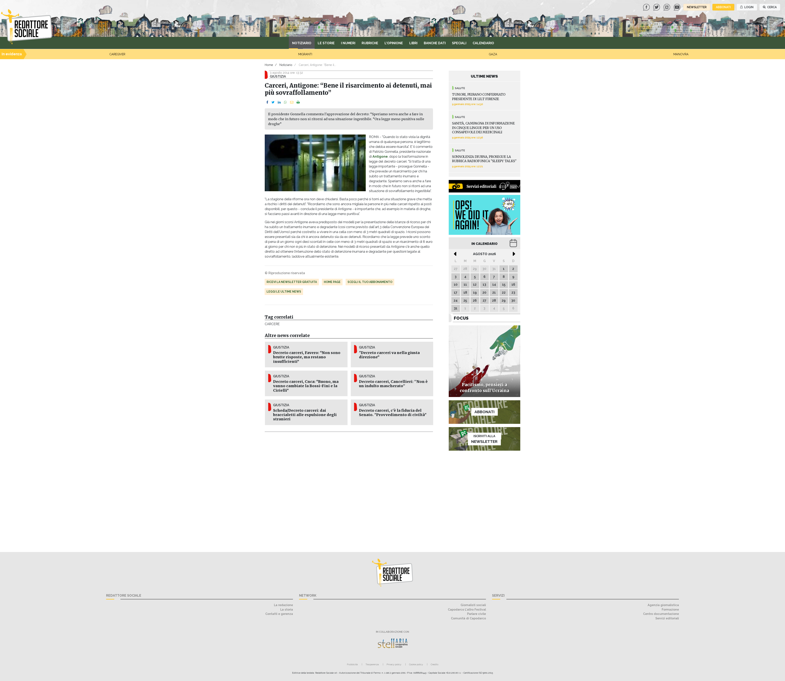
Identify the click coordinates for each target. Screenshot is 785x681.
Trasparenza (372, 664)
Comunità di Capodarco (468, 618)
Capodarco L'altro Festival (467, 609)
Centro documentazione (661, 613)
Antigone (380, 156)
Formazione (670, 609)
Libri (413, 43)
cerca (772, 7)
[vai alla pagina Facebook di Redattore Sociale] (647, 7)
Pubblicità (352, 664)
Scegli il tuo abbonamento (370, 282)
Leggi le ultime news (284, 291)
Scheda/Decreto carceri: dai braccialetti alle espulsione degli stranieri (305, 414)
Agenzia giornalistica (663, 605)
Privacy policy (394, 664)
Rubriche (370, 43)
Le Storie (326, 43)
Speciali (459, 43)
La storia (286, 609)
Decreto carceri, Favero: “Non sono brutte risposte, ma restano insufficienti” (306, 357)
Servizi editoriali (667, 618)
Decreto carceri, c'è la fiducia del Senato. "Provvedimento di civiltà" (392, 412)
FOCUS (461, 318)
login (749, 7)
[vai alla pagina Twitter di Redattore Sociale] (657, 7)
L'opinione (394, 43)
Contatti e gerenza (279, 613)
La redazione (283, 605)
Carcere (272, 324)
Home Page (332, 282)
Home (269, 65)
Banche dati (435, 43)
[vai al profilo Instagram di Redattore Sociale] (667, 7)
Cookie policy (416, 664)
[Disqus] (349, 489)
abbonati (723, 7)
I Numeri (348, 43)
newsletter (696, 7)
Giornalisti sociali (473, 605)
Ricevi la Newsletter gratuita (292, 282)
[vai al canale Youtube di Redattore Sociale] (677, 7)
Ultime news (484, 76)
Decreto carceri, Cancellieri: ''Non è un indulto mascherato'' (393, 383)
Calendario (483, 43)
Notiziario (301, 43)
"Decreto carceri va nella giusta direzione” (389, 355)
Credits (434, 664)
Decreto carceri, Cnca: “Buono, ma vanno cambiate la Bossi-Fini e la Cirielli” (306, 386)
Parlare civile (476, 613)
